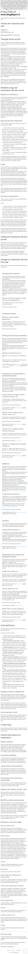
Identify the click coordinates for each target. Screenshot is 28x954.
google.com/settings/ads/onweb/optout (9, 506)
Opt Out (24, 512)
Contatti (8, 950)
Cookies (12, 950)
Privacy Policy (19, 364)
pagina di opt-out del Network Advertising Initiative (17, 490)
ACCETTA (21, 9)
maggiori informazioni (13, 9)
